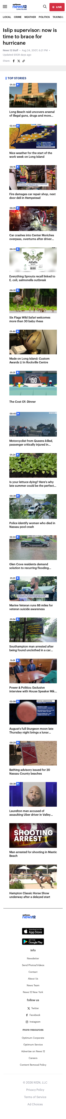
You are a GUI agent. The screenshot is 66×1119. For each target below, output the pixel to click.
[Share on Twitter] (18, 61)
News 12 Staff (10, 50)
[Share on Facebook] (13, 61)
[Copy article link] (23, 61)
